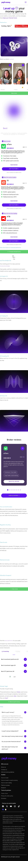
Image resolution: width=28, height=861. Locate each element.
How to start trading (6, 782)
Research (3, 787)
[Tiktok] (19, 806)
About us (3, 767)
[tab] (5, 651)
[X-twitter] (7, 806)
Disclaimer (3, 798)
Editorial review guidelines (7, 772)
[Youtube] (11, 806)
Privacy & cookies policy (7, 796)
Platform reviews (5, 785)
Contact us (4, 769)
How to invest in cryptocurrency (9, 780)
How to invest (4, 777)
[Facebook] (3, 806)
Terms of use (4, 793)
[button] (25, 2)
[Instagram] (15, 806)
